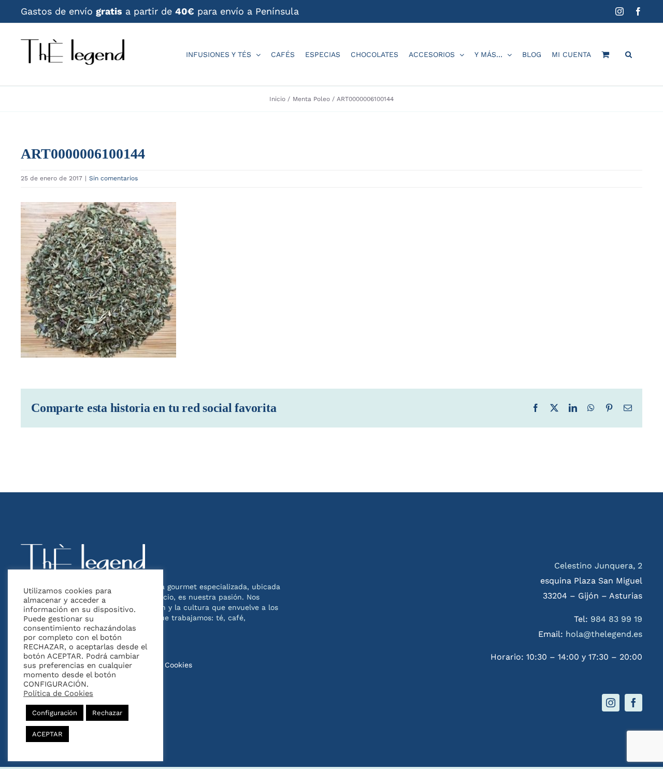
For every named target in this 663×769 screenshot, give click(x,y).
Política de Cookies (58, 693)
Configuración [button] (54, 713)
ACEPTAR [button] (47, 734)
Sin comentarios (113, 178)
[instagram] (610, 702)
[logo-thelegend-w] (83, 548)
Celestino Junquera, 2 (598, 566)
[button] (628, 54)
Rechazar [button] (107, 713)
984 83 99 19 (616, 619)
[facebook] (633, 702)
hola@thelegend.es (604, 634)
